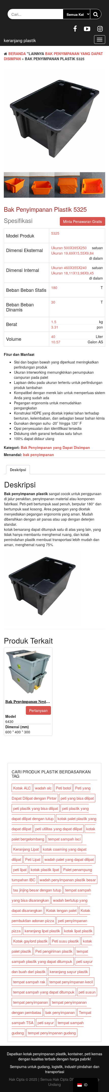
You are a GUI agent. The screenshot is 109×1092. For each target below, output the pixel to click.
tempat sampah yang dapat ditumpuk (44, 992)
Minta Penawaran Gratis (82, 221)
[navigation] (85, 1085)
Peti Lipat (32, 859)
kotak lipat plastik (78, 930)
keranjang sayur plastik (69, 971)
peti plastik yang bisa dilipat (35, 808)
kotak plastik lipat (45, 869)
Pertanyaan (38, 710)
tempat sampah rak (29, 981)
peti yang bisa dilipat (77, 798)
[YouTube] (87, 28)
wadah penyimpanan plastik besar (68, 879)
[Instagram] (100, 28)
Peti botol (63, 787)
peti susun (87, 992)
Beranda (17, 53)
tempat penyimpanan (30, 1002)
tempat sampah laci (64, 839)
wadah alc (43, 787)
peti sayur (46, 1022)
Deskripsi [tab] (18, 469)
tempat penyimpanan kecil (71, 981)
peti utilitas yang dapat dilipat (58, 828)
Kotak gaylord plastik (30, 941)
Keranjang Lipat (26, 849)
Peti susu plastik (65, 941)
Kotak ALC (22, 787)
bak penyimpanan (38, 454)
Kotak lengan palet (61, 910)
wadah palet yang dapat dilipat (69, 859)
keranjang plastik (20, 40)
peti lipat (20, 869)
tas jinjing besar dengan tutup (37, 890)
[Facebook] (75, 28)
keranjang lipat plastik (42, 930)
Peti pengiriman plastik (53, 951)
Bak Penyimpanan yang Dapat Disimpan (55, 447)
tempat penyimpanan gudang (52, 1032)
